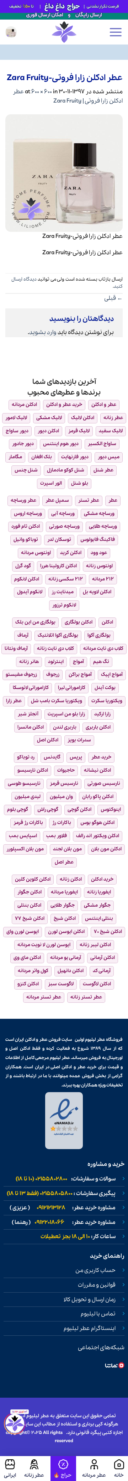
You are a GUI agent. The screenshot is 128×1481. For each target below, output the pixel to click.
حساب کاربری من (95, 1270)
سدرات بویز (79, 740)
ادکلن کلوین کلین (32, 879)
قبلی (113, 298)
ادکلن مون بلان (106, 849)
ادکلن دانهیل (71, 971)
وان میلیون (61, 796)
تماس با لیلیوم (98, 1314)
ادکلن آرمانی (102, 957)
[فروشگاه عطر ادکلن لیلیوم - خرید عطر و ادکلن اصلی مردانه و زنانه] (64, 32)
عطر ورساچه (23, 500)
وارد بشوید (43, 332)
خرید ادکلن (102, 879)
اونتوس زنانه (99, 566)
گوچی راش (47, 809)
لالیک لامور (16, 417)
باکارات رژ (61, 822)
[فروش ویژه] (63, 1468)
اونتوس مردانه (36, 552)
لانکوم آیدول (29, 592)
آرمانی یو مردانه (65, 957)
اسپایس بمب (23, 836)
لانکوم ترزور (64, 605)
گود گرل (23, 566)
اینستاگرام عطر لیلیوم (90, 1329)
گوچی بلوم (17, 809)
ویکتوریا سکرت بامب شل (56, 701)
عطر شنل (103, 470)
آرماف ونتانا (16, 648)
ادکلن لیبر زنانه (95, 945)
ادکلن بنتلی (29, 905)
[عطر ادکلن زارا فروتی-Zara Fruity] (64, 172)
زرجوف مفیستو (21, 674)
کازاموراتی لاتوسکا (31, 687)
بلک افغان (41, 457)
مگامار (15, 457)
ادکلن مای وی (27, 957)
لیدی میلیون (28, 796)
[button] (115, 32)
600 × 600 (41, 92)
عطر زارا (14, 701)
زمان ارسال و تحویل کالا (90, 1300)
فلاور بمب (56, 836)
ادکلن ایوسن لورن (66, 931)
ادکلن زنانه (71, 879)
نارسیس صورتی (103, 783)
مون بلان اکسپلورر (25, 849)
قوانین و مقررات (97, 1285)
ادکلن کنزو (28, 984)
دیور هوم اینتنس (61, 443)
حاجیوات (66, 770)
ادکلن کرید (70, 552)
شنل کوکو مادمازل (65, 470)
